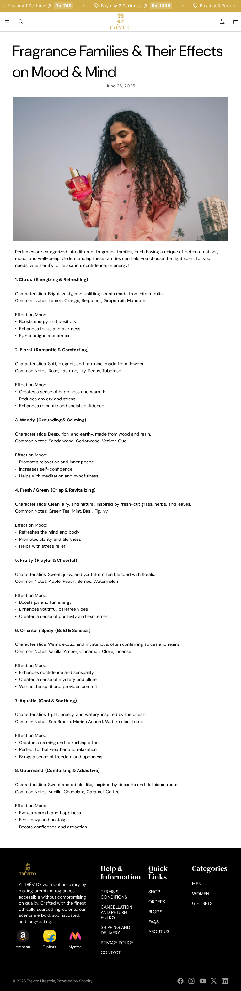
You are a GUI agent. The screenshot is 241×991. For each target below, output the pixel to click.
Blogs (155, 912)
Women (200, 893)
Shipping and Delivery (115, 930)
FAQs (153, 922)
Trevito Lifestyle (41, 980)
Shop (154, 892)
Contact (111, 952)
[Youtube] (202, 981)
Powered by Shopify (75, 980)
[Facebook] (180, 981)
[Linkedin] (224, 981)
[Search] (21, 21)
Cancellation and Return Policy (116, 912)
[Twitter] (213, 981)
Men (196, 883)
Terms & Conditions (114, 894)
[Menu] (7, 21)
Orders (156, 902)
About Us (158, 931)
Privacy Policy (117, 943)
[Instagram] (191, 981)
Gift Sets (202, 903)
